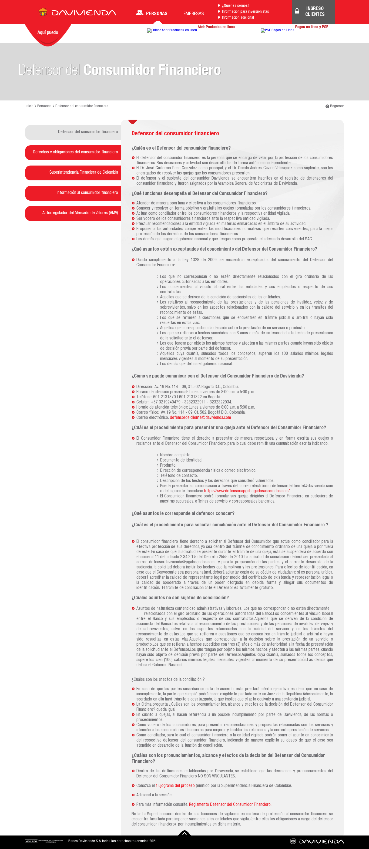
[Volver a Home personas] (77, 13)
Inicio (29, 106)
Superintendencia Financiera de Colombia (83, 173)
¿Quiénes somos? (236, 6)
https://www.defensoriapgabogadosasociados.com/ (247, 491)
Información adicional (238, 18)
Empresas (193, 14)
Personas (156, 14)
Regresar (336, 106)
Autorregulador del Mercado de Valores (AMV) (80, 213)
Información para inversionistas (245, 12)
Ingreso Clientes (315, 11)
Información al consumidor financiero (87, 193)
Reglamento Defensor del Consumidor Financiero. (230, 805)
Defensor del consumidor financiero (88, 132)
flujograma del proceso (175, 786)
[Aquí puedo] (48, 35)
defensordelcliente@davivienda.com (200, 418)
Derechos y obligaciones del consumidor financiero (75, 152)
